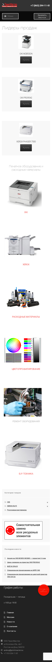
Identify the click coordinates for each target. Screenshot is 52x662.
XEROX (26, 264)
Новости (11, 622)
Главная (10, 612)
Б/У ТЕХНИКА (26, 473)
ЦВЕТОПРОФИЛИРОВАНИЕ (26, 369)
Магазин (10, 617)
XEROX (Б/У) (12, 506)
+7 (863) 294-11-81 (40, 5)
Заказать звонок (42, 16)
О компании (12, 626)
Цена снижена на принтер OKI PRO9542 (23, 562)
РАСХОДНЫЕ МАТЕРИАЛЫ (26, 317)
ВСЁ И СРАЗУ (12, 566)
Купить (26, 60)
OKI (26, 212)
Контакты (11, 631)
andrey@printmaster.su (13, 650)
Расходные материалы (17, 510)
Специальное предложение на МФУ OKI (23, 570)
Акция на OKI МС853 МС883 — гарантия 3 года (26, 558)
